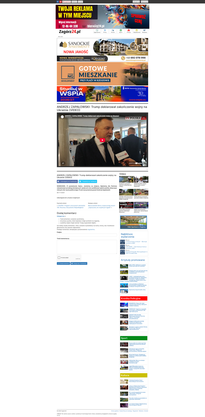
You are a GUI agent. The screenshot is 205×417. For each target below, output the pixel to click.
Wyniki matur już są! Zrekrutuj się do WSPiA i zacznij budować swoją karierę (138, 272)
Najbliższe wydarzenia (127, 235)
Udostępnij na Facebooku (68, 181)
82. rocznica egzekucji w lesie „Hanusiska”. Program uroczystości (137, 393)
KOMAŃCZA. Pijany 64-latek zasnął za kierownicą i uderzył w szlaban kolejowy (138, 304)
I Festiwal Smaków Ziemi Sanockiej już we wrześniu (136, 381)
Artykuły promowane (133, 259)
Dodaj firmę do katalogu (125, 411)
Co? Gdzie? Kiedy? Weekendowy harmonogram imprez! (138, 404)
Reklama (74, 1)
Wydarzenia (136, 32)
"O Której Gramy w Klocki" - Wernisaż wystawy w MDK (136, 241)
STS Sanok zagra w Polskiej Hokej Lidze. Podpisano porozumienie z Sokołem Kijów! (137, 350)
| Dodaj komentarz (64, 263)
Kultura (125, 375)
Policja (129, 32)
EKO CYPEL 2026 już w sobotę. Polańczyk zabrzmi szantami (137, 265)
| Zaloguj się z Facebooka (79, 263)
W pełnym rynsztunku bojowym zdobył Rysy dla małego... (125, 185)
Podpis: (59, 232)
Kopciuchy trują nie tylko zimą (137, 289)
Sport (120, 32)
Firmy (105, 32)
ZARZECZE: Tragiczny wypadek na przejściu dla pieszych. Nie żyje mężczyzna (137, 310)
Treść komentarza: (63, 238)
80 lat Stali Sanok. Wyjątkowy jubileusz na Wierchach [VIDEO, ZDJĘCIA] (137, 356)
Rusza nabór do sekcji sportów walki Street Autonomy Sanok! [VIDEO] (137, 344)
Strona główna (115, 411)
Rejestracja (144, 1)
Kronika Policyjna (130, 298)
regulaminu (91, 229)
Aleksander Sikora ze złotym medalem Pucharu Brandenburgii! (137, 361)
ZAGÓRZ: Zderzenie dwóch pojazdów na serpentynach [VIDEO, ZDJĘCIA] (126, 198)
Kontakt (80, 1)
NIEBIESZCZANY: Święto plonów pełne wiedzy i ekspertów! (140, 185)
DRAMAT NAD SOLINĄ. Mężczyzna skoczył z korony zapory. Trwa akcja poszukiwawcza (137, 316)
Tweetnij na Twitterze (89, 181)
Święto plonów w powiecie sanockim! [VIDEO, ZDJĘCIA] (141, 197)
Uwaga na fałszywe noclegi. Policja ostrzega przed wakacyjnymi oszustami (136, 322)
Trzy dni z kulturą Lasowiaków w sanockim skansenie (138, 398)
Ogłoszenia (97, 32)
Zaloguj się (136, 1)
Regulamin (135, 411)
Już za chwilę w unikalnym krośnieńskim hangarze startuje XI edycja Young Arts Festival (138, 285)
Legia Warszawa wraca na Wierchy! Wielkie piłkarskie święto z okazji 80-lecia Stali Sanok (137, 367)
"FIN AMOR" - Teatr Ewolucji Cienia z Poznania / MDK (136, 247)
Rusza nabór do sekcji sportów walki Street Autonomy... (124, 211)
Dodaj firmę (67, 1)
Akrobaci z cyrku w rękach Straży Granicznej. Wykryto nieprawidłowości (138, 328)
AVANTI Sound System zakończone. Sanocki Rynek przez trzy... (141, 211)
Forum (113, 32)
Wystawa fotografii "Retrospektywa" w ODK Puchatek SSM (136, 252)
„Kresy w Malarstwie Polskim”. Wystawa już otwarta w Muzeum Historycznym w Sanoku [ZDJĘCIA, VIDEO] (138, 387)
